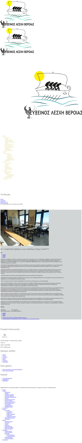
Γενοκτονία (7, 164)
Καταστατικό (7, 137)
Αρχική (4, 135)
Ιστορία (6, 165)
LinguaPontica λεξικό (9, 150)
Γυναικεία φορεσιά (10, 175)
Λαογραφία (5, 170)
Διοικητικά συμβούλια (9, 140)
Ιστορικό (6, 143)
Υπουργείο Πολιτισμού (7, 378)
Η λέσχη (4, 136)
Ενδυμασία (7, 173)
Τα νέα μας (5, 151)
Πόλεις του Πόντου (8, 169)
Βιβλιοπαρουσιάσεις (8, 168)
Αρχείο (4, 152)
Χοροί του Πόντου (8, 172)
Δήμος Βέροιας (6, 379)
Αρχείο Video (7, 153)
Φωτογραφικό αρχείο (9, 147)
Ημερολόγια (7, 160)
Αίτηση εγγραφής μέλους (9, 146)
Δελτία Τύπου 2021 (4, 202)
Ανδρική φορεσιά (10, 174)
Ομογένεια (7, 166)
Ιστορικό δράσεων (8, 149)
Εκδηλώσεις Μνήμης (11, 158)
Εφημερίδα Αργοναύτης (9, 159)
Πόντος (4, 162)
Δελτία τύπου (3, 201)
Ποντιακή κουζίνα (8, 176)
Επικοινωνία (5, 178)
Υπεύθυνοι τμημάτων (9, 139)
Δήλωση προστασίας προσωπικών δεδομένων (12, 369)
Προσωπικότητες (8, 167)
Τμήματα (6, 138)
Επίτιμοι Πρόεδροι (8, 145)
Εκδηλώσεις (9, 157)
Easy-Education (5, 380)
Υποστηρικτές (7, 148)
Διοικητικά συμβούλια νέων (10, 141)
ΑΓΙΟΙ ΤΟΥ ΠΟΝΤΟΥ (8, 177)
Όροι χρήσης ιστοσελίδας (8, 370)
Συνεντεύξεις (9, 154)
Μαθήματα (9, 155)
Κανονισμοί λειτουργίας (9, 144)
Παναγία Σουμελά (8, 163)
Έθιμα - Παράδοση (10, 156)
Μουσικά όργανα (8, 171)
